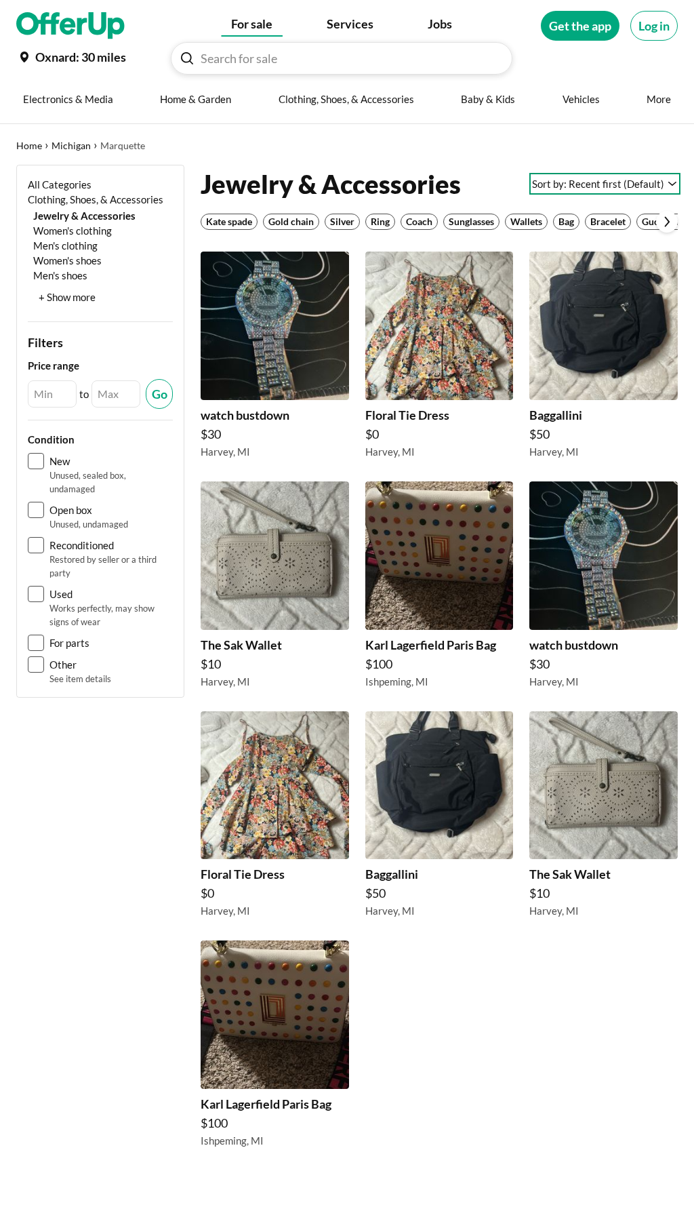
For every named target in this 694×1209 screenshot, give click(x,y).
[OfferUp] (70, 25)
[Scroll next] (667, 222)
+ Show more (67, 297)
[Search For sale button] (187, 58)
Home (29, 145)
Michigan (71, 145)
